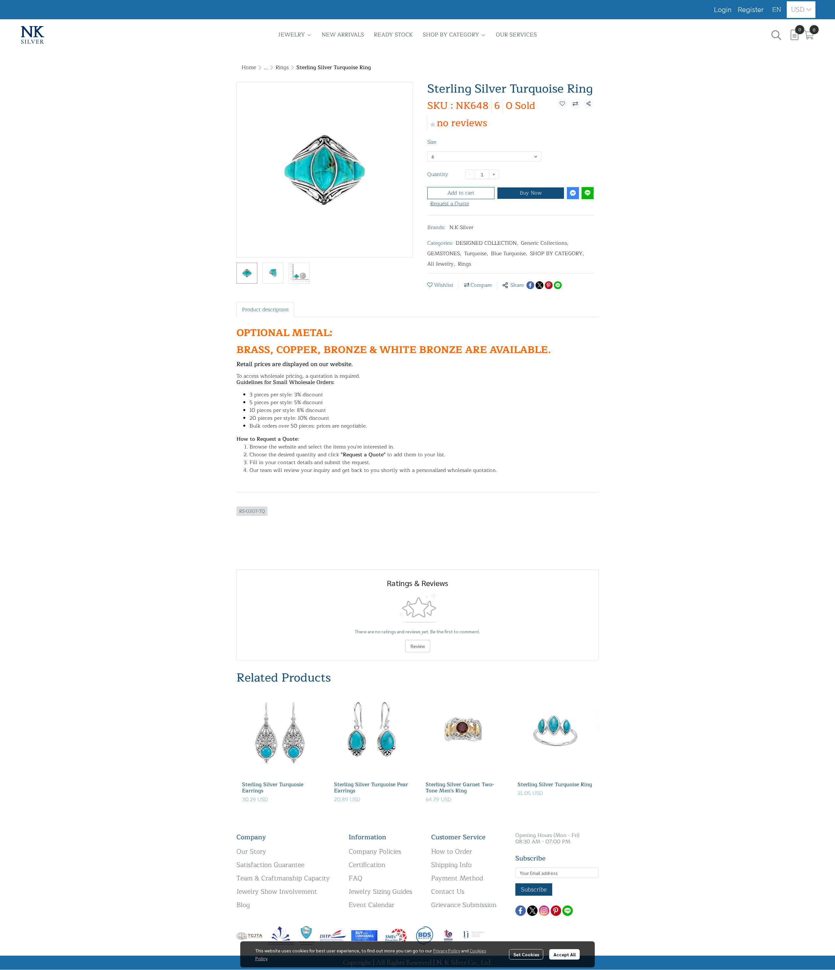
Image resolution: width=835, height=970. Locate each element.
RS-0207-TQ (252, 511)
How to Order (451, 851)
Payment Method (457, 878)
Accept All (565, 954)
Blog (243, 905)
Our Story (251, 851)
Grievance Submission (463, 905)
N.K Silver (461, 227)
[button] (777, 9)
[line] (567, 910)
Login (722, 10)
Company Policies (375, 851)
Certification (367, 865)
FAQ (355, 878)
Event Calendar (371, 905)
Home (249, 67)
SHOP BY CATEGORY (557, 253)
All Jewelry (441, 264)
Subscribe (534, 889)
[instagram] (544, 910)
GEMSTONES (444, 253)
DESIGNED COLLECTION (487, 243)
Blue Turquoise (509, 253)
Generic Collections (545, 243)
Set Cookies (526, 954)
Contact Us (447, 891)
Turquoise (476, 253)
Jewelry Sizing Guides (380, 891)
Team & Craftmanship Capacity (283, 878)
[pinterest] (556, 910)
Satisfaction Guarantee (270, 865)
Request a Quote (449, 203)
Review (418, 646)
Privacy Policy (446, 950)
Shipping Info (451, 865)
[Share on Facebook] (530, 285)
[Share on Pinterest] (549, 285)
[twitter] (532, 910)
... (266, 67)
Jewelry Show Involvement (276, 891)
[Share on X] (539, 285)
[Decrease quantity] (470, 174)
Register (751, 10)
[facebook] (520, 910)
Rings (282, 67)
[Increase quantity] (493, 174)
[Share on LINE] (558, 285)
